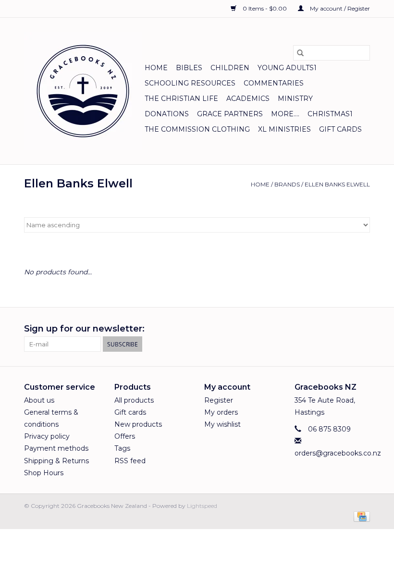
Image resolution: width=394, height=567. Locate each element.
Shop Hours (43, 472)
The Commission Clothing (197, 129)
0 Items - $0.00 (264, 8)
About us (39, 400)
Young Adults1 (287, 67)
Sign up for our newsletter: (84, 329)
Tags (122, 448)
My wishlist (222, 424)
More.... (285, 114)
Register (218, 400)
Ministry (295, 98)
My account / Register (339, 8)
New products (138, 424)
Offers (124, 436)
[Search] (300, 53)
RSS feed (130, 460)
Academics (248, 98)
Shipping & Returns (56, 460)
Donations (167, 114)
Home (156, 67)
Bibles (189, 67)
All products (134, 400)
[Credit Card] (360, 515)
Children (229, 67)
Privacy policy (47, 436)
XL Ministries (284, 129)
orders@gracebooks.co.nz (338, 453)
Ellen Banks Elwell (337, 184)
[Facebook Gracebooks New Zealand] (345, 329)
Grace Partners (230, 114)
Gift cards (340, 129)
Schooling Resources (190, 83)
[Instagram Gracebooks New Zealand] (362, 329)
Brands (287, 184)
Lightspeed (202, 505)
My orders (221, 412)
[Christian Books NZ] (83, 91)
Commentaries (274, 83)
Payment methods (56, 448)
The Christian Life (181, 98)
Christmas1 (330, 114)
